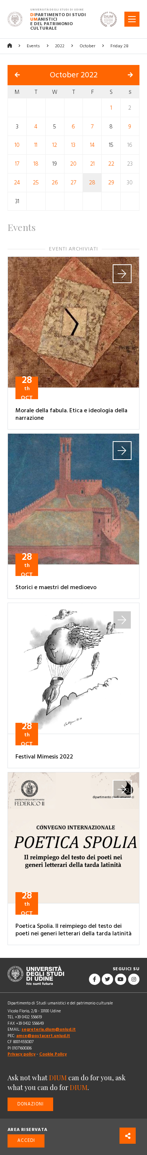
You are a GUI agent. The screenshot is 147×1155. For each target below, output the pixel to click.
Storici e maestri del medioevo (55, 587)
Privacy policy (21, 1054)
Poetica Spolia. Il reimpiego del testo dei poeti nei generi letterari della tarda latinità (73, 930)
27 (73, 183)
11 (35, 145)
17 (17, 164)
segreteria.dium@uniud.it (48, 1029)
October (87, 46)
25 (36, 183)
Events (33, 46)
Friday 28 (119, 46)
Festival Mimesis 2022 (44, 756)
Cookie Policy (53, 1054)
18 (36, 164)
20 (73, 164)
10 (17, 145)
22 (111, 164)
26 (55, 183)
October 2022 (74, 75)
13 (73, 145)
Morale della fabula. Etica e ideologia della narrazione (71, 414)
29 (111, 183)
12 (54, 145)
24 (17, 183)
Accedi (26, 1140)
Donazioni (30, 1104)
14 (92, 145)
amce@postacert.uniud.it (43, 1036)
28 (92, 183)
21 (92, 164)
